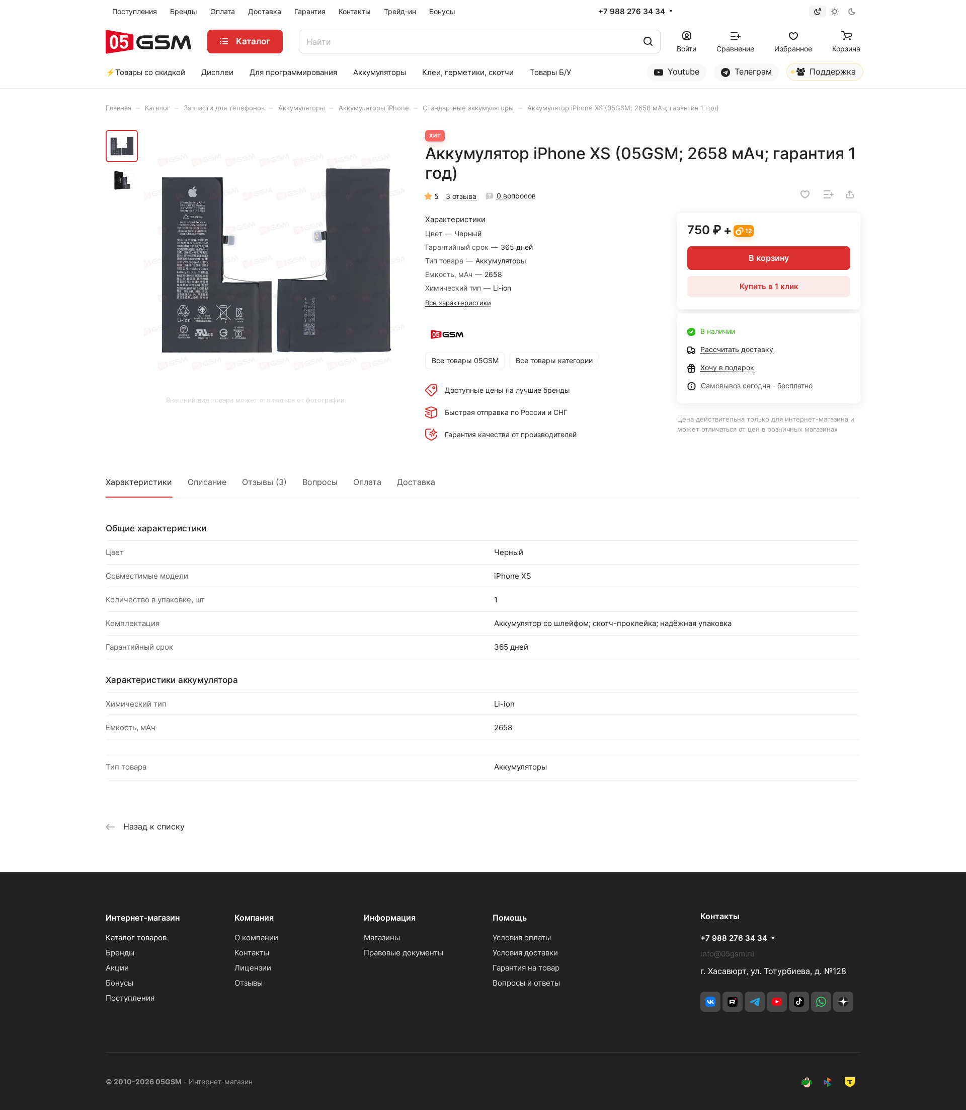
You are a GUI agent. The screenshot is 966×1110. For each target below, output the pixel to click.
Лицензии (252, 968)
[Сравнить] (828, 194)
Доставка (416, 482)
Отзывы (248, 983)
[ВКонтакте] (710, 1002)
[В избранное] (805, 194)
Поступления (130, 998)
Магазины (382, 937)
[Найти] (648, 41)
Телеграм (752, 71)
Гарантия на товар (526, 968)
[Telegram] (755, 1002)
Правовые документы (403, 952)
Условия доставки (525, 952)
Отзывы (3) (264, 482)
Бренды (120, 952)
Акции (117, 968)
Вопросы (320, 482)
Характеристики (139, 482)
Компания (254, 918)
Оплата (367, 482)
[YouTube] (777, 1002)
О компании (256, 937)
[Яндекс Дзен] (843, 1002)
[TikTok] (799, 1002)
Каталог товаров (136, 937)
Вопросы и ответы (526, 983)
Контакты (251, 952)
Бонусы (119, 983)
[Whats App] (821, 1002)
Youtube (682, 71)
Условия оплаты (522, 937)
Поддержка (831, 71)
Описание (207, 482)
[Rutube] (732, 1002)
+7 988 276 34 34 (631, 11)
